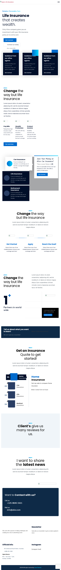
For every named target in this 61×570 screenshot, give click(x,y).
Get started (8, 72)
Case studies (48, 315)
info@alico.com (13, 510)
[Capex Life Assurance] (7, 2)
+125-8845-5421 (14, 503)
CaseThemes (37, 567)
